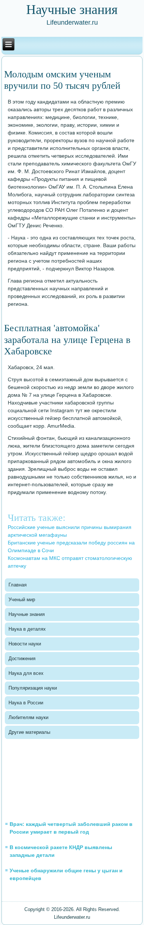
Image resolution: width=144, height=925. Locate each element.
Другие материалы (29, 732)
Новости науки (24, 644)
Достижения (21, 658)
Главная (17, 585)
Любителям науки (28, 717)
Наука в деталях (27, 629)
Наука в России (25, 702)
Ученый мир (21, 599)
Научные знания (26, 614)
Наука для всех (26, 673)
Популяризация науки (32, 688)
